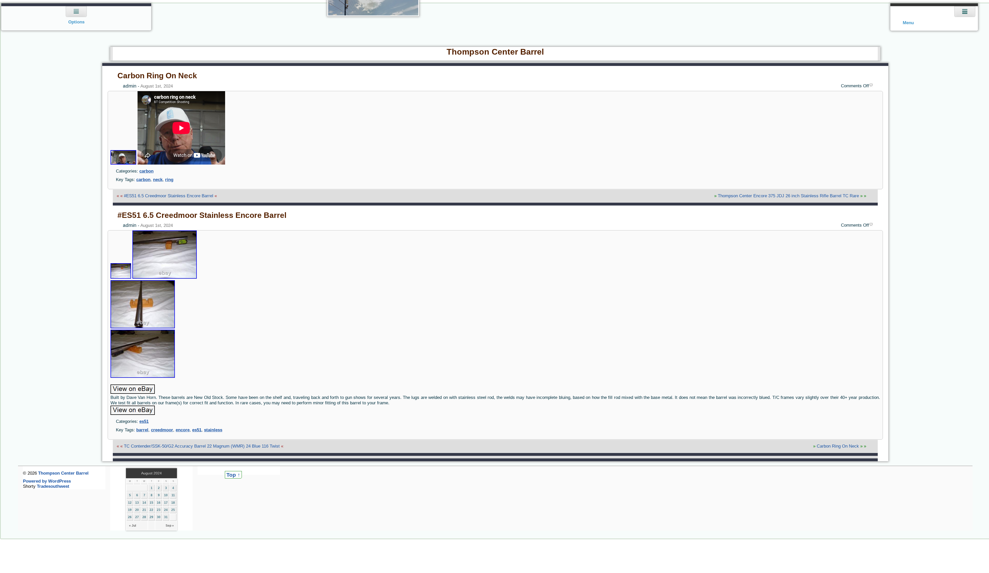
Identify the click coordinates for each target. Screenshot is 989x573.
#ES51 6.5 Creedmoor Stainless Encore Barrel (168, 195)
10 (166, 495)
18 (173, 502)
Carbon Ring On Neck (157, 75)
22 (151, 510)
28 (144, 517)
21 (144, 510)
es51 (144, 421)
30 (158, 517)
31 (166, 517)
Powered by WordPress (47, 481)
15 (151, 502)
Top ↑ (233, 475)
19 (130, 510)
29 (151, 517)
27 (137, 517)
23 (158, 510)
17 (166, 502)
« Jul (132, 525)
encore (183, 429)
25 (173, 510)
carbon (146, 171)
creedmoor (162, 429)
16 (158, 502)
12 (130, 502)
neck (158, 179)
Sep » (170, 525)
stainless (213, 429)
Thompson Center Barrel (495, 51)
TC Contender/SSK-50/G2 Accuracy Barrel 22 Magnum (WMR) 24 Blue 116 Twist (202, 446)
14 (144, 502)
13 (137, 502)
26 (130, 517)
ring (169, 179)
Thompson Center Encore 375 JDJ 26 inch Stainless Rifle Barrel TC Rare (788, 195)
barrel (142, 429)
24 (166, 510)
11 (173, 495)
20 (137, 510)
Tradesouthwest (53, 486)
